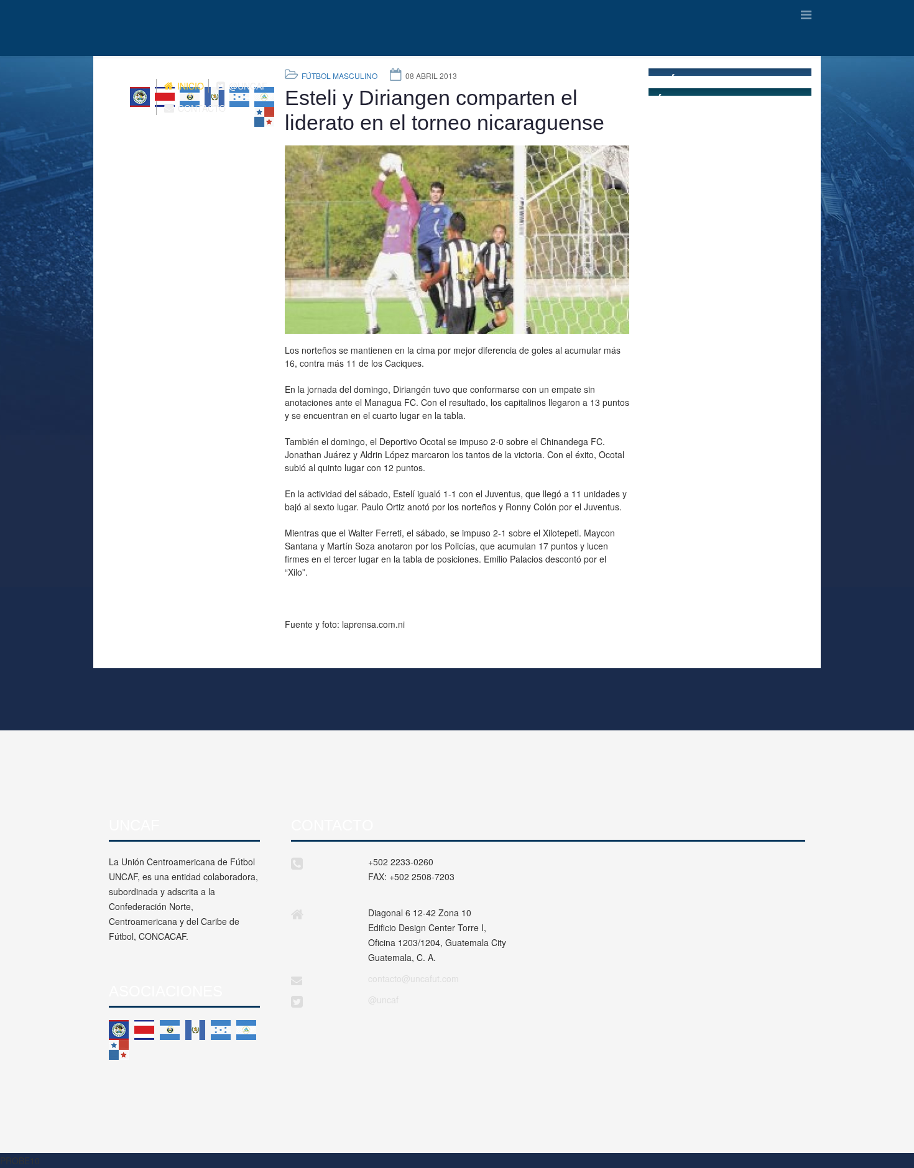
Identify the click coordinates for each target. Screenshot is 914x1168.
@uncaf (383, 999)
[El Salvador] (170, 1030)
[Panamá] (119, 1050)
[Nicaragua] (246, 1030)
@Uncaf (246, 86)
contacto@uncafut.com (413, 978)
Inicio (189, 86)
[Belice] (119, 1030)
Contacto (200, 108)
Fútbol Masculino (339, 75)
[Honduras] (221, 1030)
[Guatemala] (195, 1030)
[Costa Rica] (144, 1030)
